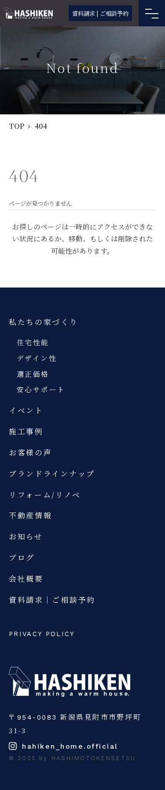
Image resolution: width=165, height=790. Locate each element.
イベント (26, 410)
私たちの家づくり (43, 322)
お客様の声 (30, 452)
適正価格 (33, 374)
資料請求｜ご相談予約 (52, 599)
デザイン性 (37, 358)
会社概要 (26, 578)
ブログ (22, 557)
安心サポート (41, 389)
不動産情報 (30, 515)
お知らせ (26, 536)
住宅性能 (33, 342)
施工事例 (26, 431)
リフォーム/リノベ (45, 494)
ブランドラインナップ (52, 473)
